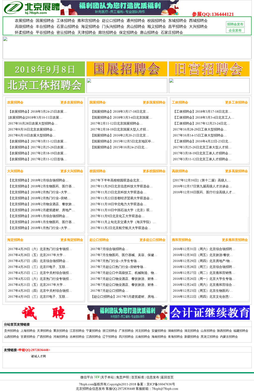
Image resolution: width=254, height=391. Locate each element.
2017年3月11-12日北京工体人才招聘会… (202, 159)
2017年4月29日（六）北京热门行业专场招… (40, 249)
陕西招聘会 (224, 330)
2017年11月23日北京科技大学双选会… (118, 192)
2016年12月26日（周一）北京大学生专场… (204, 279)
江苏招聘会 (77, 330)
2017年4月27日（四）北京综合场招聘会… (38, 261)
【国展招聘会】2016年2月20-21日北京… (120, 135)
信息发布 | (153, 377)
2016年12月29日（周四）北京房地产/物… (203, 261)
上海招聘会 (28, 330)
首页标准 (137, 377)
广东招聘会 (126, 330)
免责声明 (122, 377)
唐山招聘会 (149, 32)
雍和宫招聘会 (88, 21)
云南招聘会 (142, 336)
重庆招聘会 (60, 330)
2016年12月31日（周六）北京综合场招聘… (204, 249)
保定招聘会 (128, 32)
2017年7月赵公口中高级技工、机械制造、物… (124, 273)
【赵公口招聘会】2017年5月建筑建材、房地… (124, 296)
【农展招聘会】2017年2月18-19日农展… (37, 153)
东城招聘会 (177, 21)
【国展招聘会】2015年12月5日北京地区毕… (122, 141)
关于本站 (107, 377)
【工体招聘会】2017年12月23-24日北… (201, 123)
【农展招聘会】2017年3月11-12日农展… (37, 141)
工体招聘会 (66, 21)
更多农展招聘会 (72, 102)
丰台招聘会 (45, 27)
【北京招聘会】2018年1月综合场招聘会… (38, 216)
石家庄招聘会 (172, 32)
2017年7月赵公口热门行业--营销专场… (118, 267)
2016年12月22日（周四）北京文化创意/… (203, 296)
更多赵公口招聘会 (152, 240)
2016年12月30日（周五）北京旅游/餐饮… (203, 255)
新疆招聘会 (191, 336)
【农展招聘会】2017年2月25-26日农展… (37, 147)
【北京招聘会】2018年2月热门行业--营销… (39, 198)
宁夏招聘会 (93, 330)
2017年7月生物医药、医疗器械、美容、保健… (124, 255)
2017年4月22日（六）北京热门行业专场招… (40, 279)
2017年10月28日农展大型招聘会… (33, 123)
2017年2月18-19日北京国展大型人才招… (120, 129)
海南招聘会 (159, 336)
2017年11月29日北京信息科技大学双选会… (122, 186)
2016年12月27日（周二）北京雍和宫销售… (204, 273)
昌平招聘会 (177, 27)
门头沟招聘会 (113, 27)
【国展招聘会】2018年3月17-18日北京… (120, 111)
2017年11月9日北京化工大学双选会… (118, 216)
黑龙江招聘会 (210, 336)
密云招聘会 (66, 32)
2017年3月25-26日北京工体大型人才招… (202, 147)
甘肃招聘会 (28, 336)
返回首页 (167, 377)
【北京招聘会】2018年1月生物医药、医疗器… (41, 222)
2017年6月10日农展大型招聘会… (32, 135)
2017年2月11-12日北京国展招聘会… (117, 123)
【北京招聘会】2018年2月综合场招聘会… (38, 180)
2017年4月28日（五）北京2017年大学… (37, 255)
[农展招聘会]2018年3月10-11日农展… (35, 117)
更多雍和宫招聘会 (235, 240)
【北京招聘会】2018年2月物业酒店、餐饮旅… (41, 204)
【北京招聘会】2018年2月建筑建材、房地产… (41, 210)
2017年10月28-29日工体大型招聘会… (200, 129)
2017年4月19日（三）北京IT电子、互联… (38, 296)
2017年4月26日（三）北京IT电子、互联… (38, 267)
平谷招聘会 (45, 32)
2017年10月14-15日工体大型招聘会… (200, 135)
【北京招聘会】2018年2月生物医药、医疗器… (41, 186)
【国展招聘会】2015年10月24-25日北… (119, 147)
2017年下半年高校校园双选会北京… (117, 180)
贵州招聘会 (11, 330)
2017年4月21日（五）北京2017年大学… (37, 285)
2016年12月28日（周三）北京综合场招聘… (204, 267)
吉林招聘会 (77, 336)
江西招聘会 (93, 336)
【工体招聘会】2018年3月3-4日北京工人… (203, 117)
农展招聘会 (24, 21)
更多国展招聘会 (154, 102)
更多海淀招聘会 (72, 240)
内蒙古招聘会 (229, 336)
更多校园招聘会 (154, 171)
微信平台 (86, 377)
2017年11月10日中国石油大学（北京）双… (122, 210)
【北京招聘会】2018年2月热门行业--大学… (39, 192)
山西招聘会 (11, 336)
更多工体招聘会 (236, 102)
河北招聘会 (142, 330)
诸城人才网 (38, 356)
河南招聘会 (60, 336)
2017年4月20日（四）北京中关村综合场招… (40, 291)
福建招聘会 (240, 330)
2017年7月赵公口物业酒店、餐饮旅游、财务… (124, 279)
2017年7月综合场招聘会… (109, 249)
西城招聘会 (198, 21)
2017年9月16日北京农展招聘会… (32, 129)
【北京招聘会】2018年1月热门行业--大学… (39, 228)
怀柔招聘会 (24, 32)
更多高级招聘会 (236, 171)
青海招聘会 (175, 336)
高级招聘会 (24, 27)
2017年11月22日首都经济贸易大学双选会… (122, 198)
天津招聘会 (86, 32)
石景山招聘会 (68, 27)
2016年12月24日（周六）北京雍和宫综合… (204, 285)
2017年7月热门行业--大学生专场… (115, 261)
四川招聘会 (126, 336)
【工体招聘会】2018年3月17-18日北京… (202, 111)
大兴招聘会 (198, 27)
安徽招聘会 (159, 330)
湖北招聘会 (191, 330)
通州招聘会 (136, 21)
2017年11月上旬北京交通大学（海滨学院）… (123, 222)
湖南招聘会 (175, 330)
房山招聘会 (136, 27)
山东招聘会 (208, 330)
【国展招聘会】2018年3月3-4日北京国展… (121, 117)
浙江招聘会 (109, 330)
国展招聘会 (45, 21)
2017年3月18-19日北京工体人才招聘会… (202, 153)
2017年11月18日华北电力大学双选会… (118, 204)
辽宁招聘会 (109, 336)
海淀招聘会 (90, 27)
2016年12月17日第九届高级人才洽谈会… (202, 186)
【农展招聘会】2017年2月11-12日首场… (37, 159)
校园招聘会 (156, 21)
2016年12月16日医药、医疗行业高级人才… (204, 192)
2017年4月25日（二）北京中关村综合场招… (40, 273)
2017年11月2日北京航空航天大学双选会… (121, 228)
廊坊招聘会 (107, 32)
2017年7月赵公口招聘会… (109, 291)
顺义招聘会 (156, 27)
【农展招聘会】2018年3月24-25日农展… (37, 111)
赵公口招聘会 (113, 21)
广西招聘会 (44, 336)
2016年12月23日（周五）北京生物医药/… (203, 291)
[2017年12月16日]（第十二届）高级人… (202, 180)
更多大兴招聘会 (72, 171)
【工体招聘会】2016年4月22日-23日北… (202, 141)
